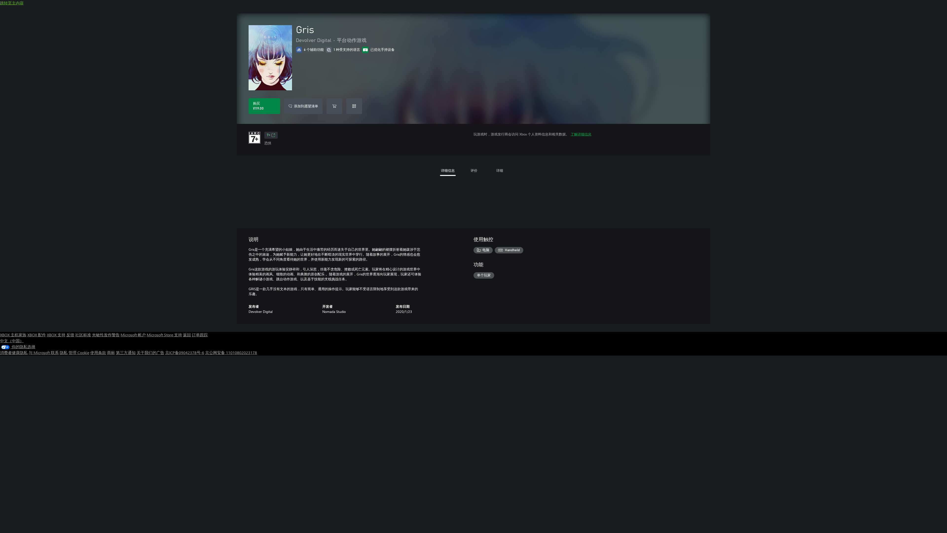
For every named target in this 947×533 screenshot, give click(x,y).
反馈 (70, 334)
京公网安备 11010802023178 (231, 352)
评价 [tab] (474, 170)
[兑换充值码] (354, 106)
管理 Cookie (79, 352)
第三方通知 (126, 352)
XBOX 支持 (56, 334)
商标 (111, 352)
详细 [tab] (499, 170)
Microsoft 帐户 (133, 334)
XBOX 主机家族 (13, 334)
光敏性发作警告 (106, 334)
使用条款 (98, 352)
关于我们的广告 (150, 352)
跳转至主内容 (12, 2)
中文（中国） (12, 340)
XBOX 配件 (36, 334)
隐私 (64, 352)
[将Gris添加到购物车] (334, 106)
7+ (268, 135)
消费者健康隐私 (14, 352)
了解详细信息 (581, 134)
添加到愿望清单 (306, 106)
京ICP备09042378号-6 (184, 352)
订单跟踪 (200, 334)
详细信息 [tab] (448, 170)
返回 (187, 334)
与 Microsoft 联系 (44, 352)
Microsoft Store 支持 (164, 334)
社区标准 (83, 334)
